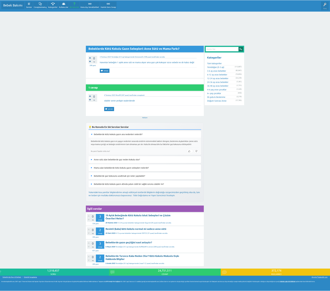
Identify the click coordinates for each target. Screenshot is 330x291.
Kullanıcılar (63, 7)
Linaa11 (142, 263)
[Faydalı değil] (196, 151)
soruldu (162, 57)
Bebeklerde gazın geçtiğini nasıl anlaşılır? (129, 242)
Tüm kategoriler (214, 63)
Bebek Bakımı (13, 5)
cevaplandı (141, 95)
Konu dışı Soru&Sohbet (90, 7)
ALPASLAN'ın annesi (146, 247)
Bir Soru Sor (74, 7)
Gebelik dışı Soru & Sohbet (12, 277)
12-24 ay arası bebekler (126, 223)
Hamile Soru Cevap (108, 7)
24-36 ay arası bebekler (217, 82)
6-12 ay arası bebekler (123, 233)
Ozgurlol (148, 223)
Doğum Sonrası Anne (216, 101)
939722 (144, 233)
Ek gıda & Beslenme (216, 97)
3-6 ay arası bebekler (216, 71)
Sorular (29, 7)
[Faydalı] (190, 151)
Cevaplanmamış (40, 7)
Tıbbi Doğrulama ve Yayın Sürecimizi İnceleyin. (154, 195)
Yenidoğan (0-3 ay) (117, 57)
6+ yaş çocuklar (214, 93)
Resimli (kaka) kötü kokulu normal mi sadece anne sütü (136, 229)
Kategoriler (52, 7)
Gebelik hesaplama (30, 277)
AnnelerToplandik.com (319, 277)
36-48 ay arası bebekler (217, 86)
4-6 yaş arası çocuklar (216, 89)
